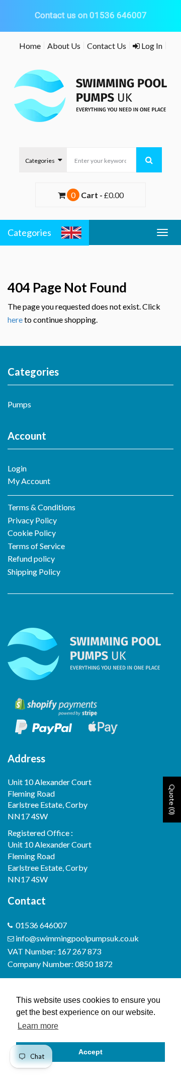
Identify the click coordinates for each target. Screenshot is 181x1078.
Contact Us (106, 45)
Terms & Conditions (41, 507)
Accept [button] (90, 1052)
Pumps (19, 404)
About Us (63, 45)
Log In (151, 45)
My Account (29, 481)
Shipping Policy (34, 571)
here (15, 319)
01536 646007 (41, 925)
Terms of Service (36, 546)
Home (30, 45)
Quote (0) (172, 799)
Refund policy (31, 558)
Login (17, 468)
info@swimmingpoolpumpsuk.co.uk (77, 938)
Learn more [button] (38, 1026)
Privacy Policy (32, 520)
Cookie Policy (32, 532)
